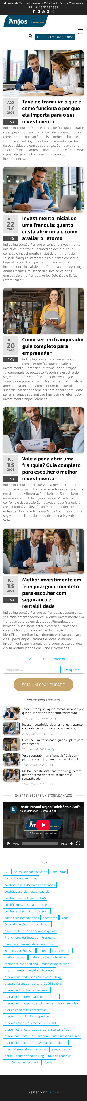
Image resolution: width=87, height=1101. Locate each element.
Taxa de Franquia (60, 1056)
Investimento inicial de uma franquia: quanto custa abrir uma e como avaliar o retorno (52, 726)
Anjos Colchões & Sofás (30, 872)
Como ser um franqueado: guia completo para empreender (52, 345)
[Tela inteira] (78, 843)
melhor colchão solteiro (21, 964)
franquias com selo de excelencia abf (31, 944)
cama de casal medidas (21, 878)
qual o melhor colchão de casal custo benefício (37, 1029)
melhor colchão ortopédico (48, 957)
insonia (43, 950)
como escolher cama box (22, 918)
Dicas (65, 918)
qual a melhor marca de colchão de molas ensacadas (41, 1003)
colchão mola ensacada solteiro (27, 904)
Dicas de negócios (17, 924)
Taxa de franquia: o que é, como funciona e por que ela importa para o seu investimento (53, 711)
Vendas (49, 1062)
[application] (43, 825)
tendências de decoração (22, 1062)
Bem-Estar (58, 872)
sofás (9, 1056)
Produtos (47, 970)
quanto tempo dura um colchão (26, 1049)
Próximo (58, 658)
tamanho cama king (30, 1056)
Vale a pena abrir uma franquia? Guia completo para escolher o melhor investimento (51, 757)
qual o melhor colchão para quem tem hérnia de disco (42, 1036)
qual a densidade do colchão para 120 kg (33, 977)
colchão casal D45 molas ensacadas (30, 885)
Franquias (49, 937)
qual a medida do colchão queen (27, 990)
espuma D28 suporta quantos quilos (30, 931)
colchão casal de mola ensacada (27, 891)
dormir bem (42, 924)
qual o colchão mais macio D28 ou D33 (31, 1023)
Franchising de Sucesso (21, 937)
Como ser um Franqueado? (55, 37)
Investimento (61, 950)
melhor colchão (15, 957)
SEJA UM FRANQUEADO (43, 684)
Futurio (54, 1092)
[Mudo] (71, 843)
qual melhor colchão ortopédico (27, 1016)
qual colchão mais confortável (26, 1010)
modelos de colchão (55, 964)
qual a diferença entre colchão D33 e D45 (33, 983)
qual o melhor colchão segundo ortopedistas (36, 1042)
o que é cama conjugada (21, 970)
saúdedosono (61, 1049)
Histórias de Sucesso (19, 950)
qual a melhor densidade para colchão (31, 996)
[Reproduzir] (9, 843)
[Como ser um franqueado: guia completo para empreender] (43, 310)
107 (43, 658)
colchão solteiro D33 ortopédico (27, 911)
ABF (7, 872)
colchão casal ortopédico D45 (25, 898)
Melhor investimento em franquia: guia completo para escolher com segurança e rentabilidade (51, 592)
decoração (50, 918)
